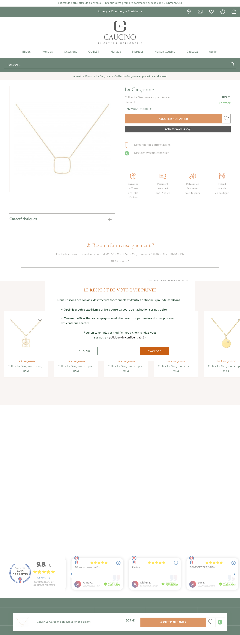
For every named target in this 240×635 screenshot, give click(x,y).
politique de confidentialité (126, 337)
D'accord (154, 351)
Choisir (84, 351)
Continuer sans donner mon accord (169, 280)
